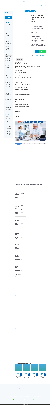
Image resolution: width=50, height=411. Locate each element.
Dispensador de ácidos (8, 68)
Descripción (19, 59)
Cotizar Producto (42, 51)
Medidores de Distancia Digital (8, 99)
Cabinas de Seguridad (8, 49)
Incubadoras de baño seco (8, 87)
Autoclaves (8, 27)
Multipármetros (8, 119)
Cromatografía (8, 61)
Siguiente (33, 11)
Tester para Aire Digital (8, 134)
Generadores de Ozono (8, 81)
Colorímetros (8, 58)
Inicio (9, 4)
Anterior (27, 11)
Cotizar (37, 51)
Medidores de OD (7, 103)
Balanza (7, 29)
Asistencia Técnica (36, 5)
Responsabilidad (28, 4)
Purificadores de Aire (8, 122)
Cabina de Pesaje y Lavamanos (8, 37)
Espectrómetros (8, 75)
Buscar (8, 17)
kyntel (35, 399)
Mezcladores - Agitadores (8, 107)
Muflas (7, 116)
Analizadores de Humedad (8, 25)
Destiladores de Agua (8, 64)
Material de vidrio (8, 90)
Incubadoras (8, 84)
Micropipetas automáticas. (8, 110)
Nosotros (14, 4)
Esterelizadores (8, 78)
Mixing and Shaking (7, 113)
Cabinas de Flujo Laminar (8, 45)
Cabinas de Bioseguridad (8, 41)
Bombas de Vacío (8, 32)
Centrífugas (8, 56)
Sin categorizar (8, 126)
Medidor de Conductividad (8, 94)
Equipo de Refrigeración (8, 71)
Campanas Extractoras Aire (8, 53)
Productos (20, 4)
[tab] (19, 59)
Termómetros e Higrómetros (8, 130)
